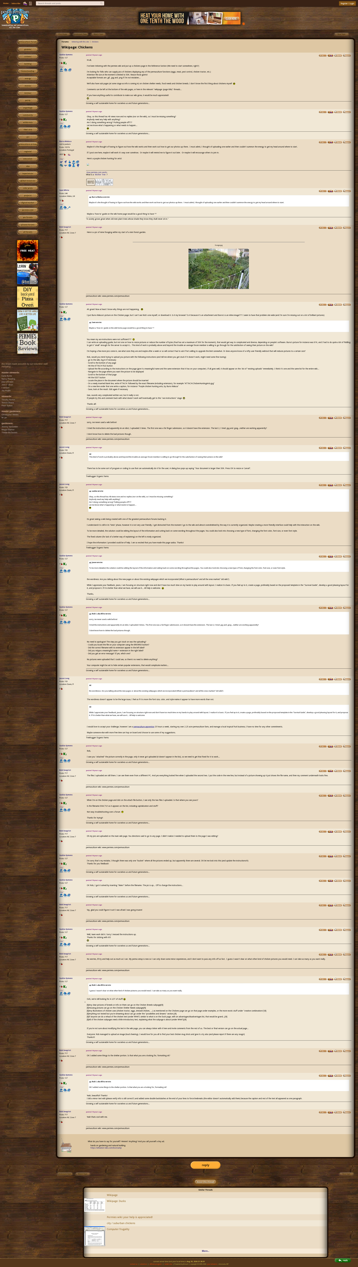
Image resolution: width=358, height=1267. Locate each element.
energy (28, 79)
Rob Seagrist (65, 227)
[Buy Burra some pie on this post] (331, 142)
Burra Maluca (65, 141)
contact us (134, 1264)
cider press (28, 188)
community (28, 115)
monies (28, 86)
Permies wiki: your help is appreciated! (130, 1217)
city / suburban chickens (121, 1223)
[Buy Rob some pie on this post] (331, 227)
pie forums (28, 217)
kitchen (27, 93)
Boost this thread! (205, 1182)
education (27, 159)
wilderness (28, 122)
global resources (28, 181)
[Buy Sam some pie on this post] (331, 191)
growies (27, 49)
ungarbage (27, 108)
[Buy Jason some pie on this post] (331, 448)
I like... (62, 67)
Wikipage (112, 1195)
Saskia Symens (66, 55)
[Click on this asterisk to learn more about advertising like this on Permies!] (243, 23)
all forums (27, 232)
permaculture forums (27, 42)
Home (6, 3)
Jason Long (64, 447)
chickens (95, 42)
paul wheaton (212, 1264)
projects (27, 196)
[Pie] (25, 3)
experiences (27, 174)
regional (27, 152)
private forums (27, 225)
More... (205, 1251)
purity (27, 100)
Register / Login (347, 3)
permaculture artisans (28, 144)
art (27, 137)
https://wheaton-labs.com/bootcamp (106, 1148)
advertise (143, 1264)
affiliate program (155, 1264)
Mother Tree (100, 174)
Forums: (65, 42)
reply (205, 1165)
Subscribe (15, 3)
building (27, 64)
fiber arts (28, 130)
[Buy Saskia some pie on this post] (331, 55)
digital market (27, 203)
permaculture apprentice (144, 727)
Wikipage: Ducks (116, 1201)
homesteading (27, 71)
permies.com (27, 210)
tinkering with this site (80, 42)
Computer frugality (118, 1229)
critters (27, 57)
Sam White (64, 190)
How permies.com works (96, 172)
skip (28, 166)
